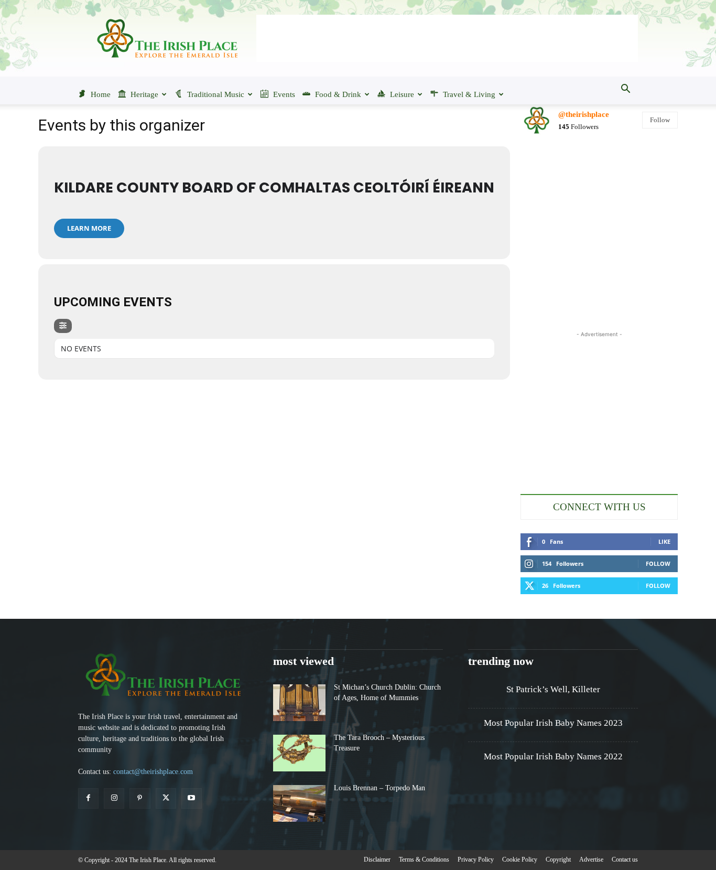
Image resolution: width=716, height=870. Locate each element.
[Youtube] (191, 798)
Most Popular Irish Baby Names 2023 (553, 723)
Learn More (89, 228)
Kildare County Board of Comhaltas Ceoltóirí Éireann (274, 187)
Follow (660, 120)
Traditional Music (215, 94)
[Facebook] (88, 798)
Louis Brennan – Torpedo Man (379, 788)
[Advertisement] (447, 38)
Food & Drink (338, 94)
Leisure (402, 94)
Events (284, 94)
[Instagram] (114, 798)
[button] (625, 89)
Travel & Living (469, 94)
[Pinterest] (139, 798)
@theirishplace (583, 114)
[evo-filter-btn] (63, 326)
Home (101, 94)
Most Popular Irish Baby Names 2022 (553, 756)
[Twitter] (166, 798)
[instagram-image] (545, 169)
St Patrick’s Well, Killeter (553, 689)
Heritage (144, 94)
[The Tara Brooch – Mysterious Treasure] (299, 753)
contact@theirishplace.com (153, 772)
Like (664, 541)
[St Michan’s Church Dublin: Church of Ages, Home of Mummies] (299, 702)
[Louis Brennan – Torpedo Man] (299, 803)
